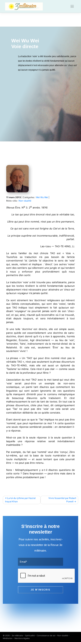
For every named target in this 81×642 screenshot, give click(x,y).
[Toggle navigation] (72, 6)
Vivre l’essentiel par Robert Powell (62, 500)
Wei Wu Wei (42, 197)
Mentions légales (22, 638)
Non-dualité (25, 200)
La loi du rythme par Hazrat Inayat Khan (20, 500)
